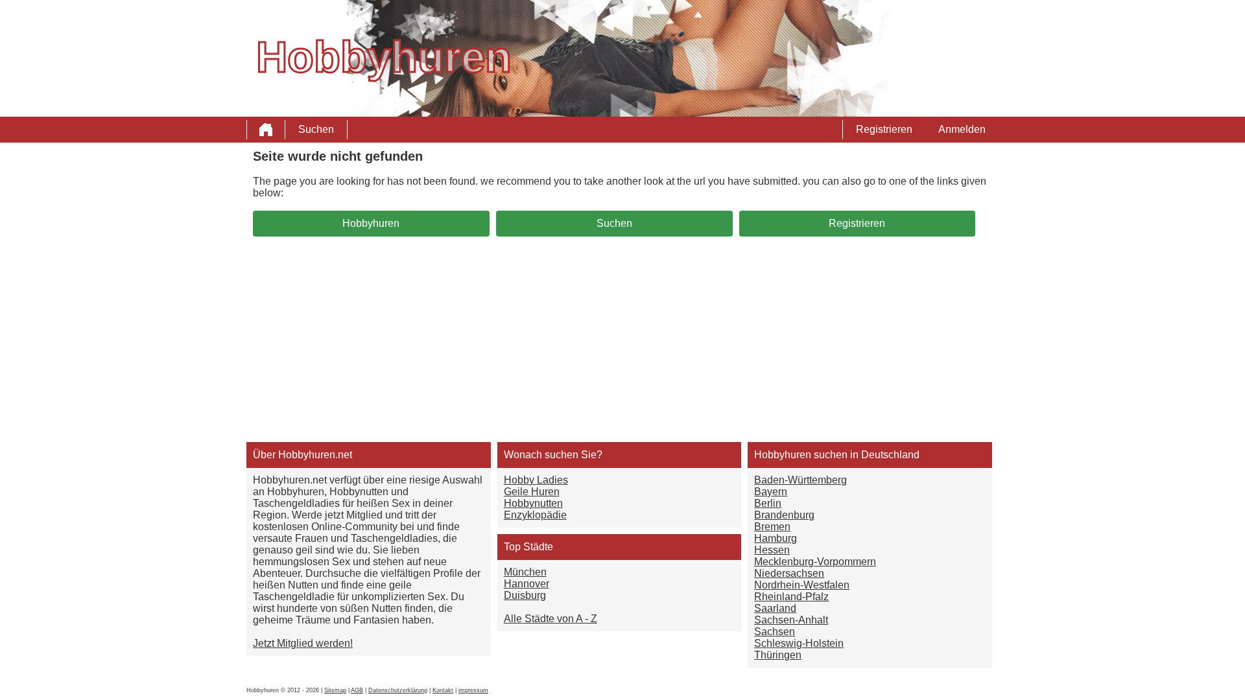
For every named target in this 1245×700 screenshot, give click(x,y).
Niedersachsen (789, 573)
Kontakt (443, 690)
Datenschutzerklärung (397, 690)
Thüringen (777, 654)
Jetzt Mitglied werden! (303, 643)
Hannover (526, 583)
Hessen (772, 549)
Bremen (772, 526)
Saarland (775, 608)
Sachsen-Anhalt (791, 619)
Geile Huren (532, 491)
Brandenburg (784, 514)
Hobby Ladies (536, 479)
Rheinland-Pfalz (791, 596)
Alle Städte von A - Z (550, 618)
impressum (473, 690)
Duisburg (525, 595)
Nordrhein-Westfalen (801, 584)
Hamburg (775, 538)
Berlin (767, 503)
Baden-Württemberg (800, 479)
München (525, 572)
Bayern (770, 491)
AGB (357, 690)
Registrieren (884, 129)
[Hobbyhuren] (266, 129)
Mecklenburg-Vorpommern (815, 561)
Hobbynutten (533, 503)
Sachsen (774, 631)
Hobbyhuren (370, 223)
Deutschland (890, 454)
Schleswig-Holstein (799, 643)
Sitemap (335, 690)
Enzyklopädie (535, 514)
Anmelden (962, 129)
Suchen (316, 129)
